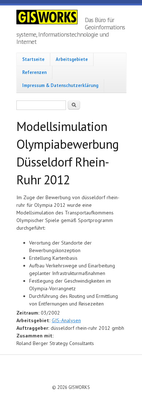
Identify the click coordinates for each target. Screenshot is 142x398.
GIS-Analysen (66, 320)
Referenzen (34, 72)
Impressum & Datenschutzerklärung (60, 85)
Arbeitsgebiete (72, 59)
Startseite (33, 59)
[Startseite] (50, 18)
